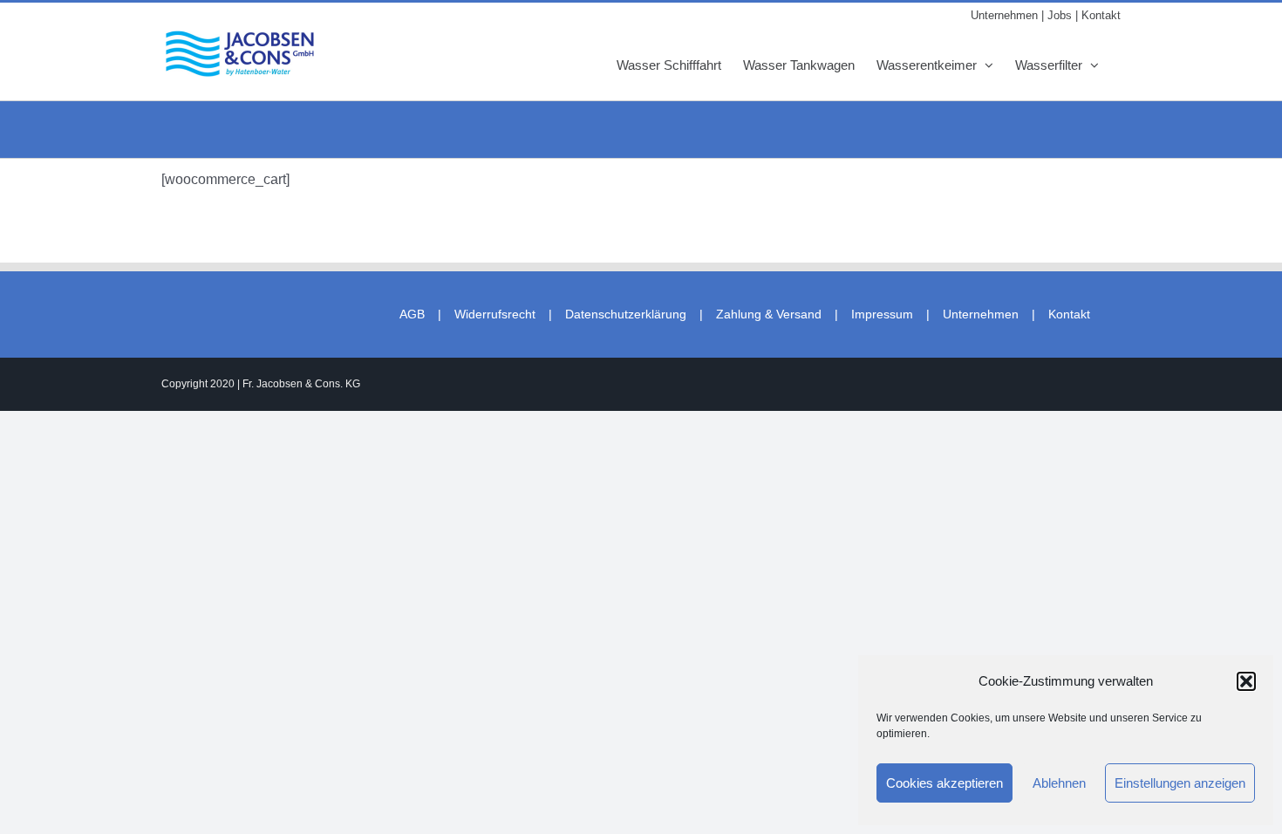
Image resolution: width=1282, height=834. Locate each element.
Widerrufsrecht (494, 314)
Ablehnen (1059, 783)
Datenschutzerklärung (625, 314)
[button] (1246, 681)
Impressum (882, 314)
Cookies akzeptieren (944, 783)
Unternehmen (981, 314)
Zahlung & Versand (769, 314)
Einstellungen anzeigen (1180, 783)
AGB (412, 314)
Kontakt (1069, 314)
